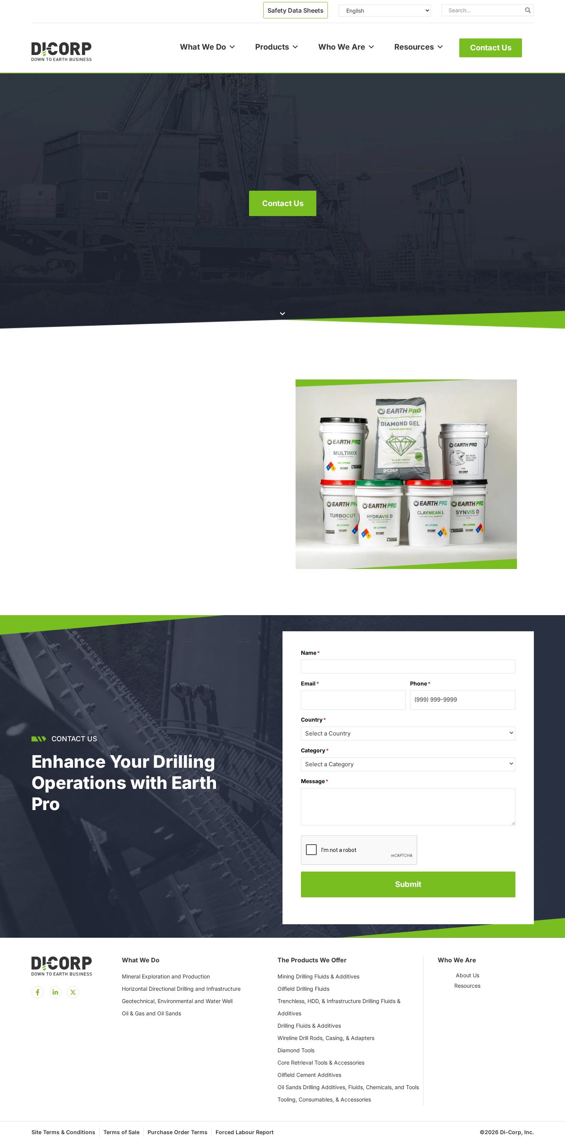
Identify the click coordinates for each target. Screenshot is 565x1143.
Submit (408, 884)
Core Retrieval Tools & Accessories (321, 1062)
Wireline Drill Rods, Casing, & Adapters (326, 1038)
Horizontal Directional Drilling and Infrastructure (181, 988)
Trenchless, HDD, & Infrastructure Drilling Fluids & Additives (339, 1007)
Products (272, 47)
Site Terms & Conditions (63, 1132)
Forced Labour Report (245, 1132)
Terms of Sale (121, 1132)
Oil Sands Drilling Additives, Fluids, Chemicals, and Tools (348, 1087)
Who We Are (341, 47)
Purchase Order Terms (178, 1132)
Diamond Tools (296, 1050)
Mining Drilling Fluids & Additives (318, 976)
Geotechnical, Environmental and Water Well (177, 1001)
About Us (467, 975)
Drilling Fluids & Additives (309, 1025)
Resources (414, 47)
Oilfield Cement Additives (309, 1074)
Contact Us (491, 47)
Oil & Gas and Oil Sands (151, 1013)
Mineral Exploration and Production (166, 976)
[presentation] (359, 850)
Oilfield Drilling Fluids (303, 988)
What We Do (203, 47)
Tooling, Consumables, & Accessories (324, 1099)
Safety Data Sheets (296, 10)
